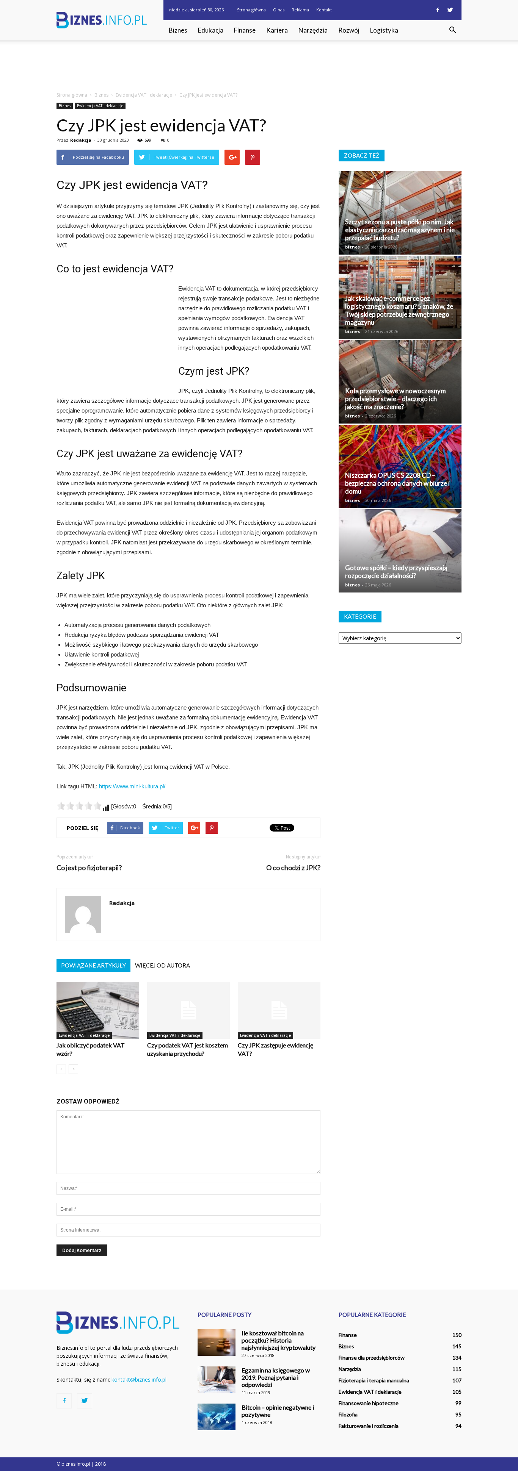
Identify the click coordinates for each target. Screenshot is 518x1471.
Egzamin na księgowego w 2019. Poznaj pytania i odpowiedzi (276, 1377)
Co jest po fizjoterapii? (89, 868)
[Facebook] (437, 10)
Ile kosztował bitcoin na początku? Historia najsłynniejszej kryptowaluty (279, 1340)
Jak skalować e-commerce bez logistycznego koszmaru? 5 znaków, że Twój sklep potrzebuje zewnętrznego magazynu (399, 310)
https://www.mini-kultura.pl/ (132, 786)
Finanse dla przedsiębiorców (372, 1357)
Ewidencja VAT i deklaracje (100, 105)
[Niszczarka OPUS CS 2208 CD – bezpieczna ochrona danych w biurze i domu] (400, 466)
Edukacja (210, 30)
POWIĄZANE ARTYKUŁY (93, 965)
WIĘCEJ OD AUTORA (162, 965)
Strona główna (251, 10)
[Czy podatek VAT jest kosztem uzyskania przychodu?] (188, 1010)
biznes (352, 247)
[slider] (79, 805)
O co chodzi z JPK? (293, 868)
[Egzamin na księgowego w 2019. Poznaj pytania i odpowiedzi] (216, 1379)
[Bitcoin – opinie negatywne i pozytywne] (216, 1417)
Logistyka (384, 30)
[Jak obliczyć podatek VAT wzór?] (98, 1010)
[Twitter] (450, 10)
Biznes (178, 30)
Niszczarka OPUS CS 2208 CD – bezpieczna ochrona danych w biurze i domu (397, 483)
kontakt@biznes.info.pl (138, 1379)
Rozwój (348, 30)
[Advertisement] (259, 66)
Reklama (300, 10)
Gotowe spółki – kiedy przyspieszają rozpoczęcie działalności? (396, 572)
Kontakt (324, 10)
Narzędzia (313, 30)
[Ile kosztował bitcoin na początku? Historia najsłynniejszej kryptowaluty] (216, 1342)
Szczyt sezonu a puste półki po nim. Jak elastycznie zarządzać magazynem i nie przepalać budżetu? (400, 230)
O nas (278, 10)
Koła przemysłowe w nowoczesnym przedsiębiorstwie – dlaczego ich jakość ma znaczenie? (395, 399)
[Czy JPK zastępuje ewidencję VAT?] (279, 1010)
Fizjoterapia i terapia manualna (374, 1380)
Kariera (277, 30)
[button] (452, 30)
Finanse (245, 30)
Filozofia (348, 1414)
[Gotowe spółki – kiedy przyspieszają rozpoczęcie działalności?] (400, 550)
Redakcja (80, 140)
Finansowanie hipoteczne (369, 1403)
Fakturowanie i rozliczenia (369, 1426)
